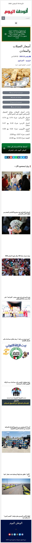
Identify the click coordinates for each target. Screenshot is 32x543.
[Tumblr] (12, 534)
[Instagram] (17, 534)
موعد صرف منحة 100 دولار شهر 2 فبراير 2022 (17, 256)
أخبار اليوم (21, 60)
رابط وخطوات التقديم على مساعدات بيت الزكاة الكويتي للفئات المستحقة (17, 383)
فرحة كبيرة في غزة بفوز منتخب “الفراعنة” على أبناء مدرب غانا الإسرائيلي (17, 298)
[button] (16, 23)
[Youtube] (9, 534)
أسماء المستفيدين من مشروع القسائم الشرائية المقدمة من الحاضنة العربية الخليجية (17, 427)
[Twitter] (20, 534)
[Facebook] (22, 534)
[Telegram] (15, 534)
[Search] (3, 18)
